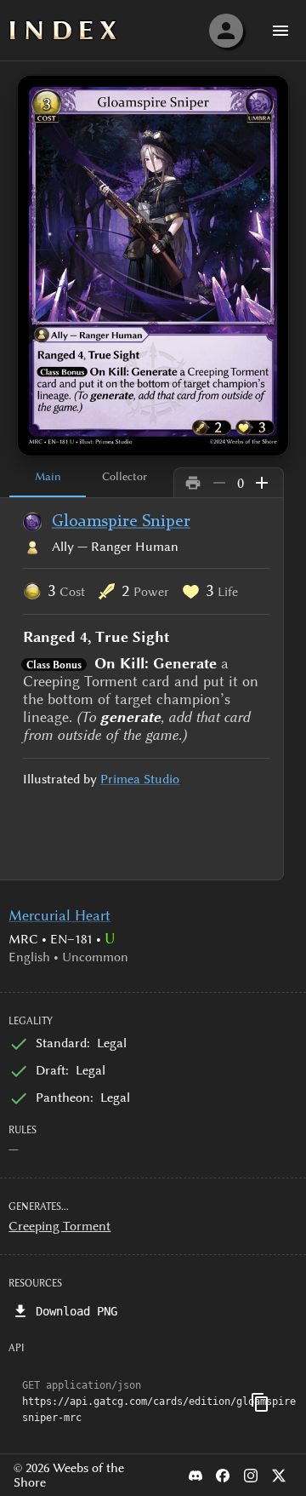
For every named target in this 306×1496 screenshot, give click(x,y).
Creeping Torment (59, 1226)
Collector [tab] (124, 476)
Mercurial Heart (59, 915)
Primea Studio (139, 779)
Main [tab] (48, 476)
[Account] (226, 30)
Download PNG (76, 1311)
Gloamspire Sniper (121, 521)
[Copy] (260, 1402)
